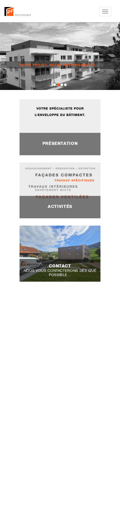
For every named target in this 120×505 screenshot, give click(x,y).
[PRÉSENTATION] (60, 126)
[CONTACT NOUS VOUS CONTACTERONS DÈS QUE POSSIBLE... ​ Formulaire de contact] (60, 253)
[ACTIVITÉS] (60, 190)
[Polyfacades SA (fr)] (30, 11)
